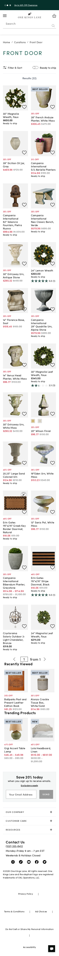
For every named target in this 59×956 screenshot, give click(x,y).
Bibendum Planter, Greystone (14, 585)
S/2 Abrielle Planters (43, 169)
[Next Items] (45, 659)
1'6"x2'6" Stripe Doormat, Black (40, 582)
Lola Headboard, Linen (41, 749)
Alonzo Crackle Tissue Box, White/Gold (40, 702)
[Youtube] (29, 862)
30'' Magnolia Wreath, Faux (11, 115)
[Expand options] (51, 812)
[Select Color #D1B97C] (33, 421)
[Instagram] (13, 862)
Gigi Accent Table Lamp (14, 749)
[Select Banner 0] (5, 5)
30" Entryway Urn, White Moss (13, 425)
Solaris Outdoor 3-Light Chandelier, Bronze (14, 639)
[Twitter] (45, 862)
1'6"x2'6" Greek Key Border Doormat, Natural (14, 529)
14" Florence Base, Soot (14, 321)
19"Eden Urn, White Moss (42, 475)
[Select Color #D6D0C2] (40, 421)
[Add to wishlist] (24, 107)
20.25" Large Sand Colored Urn (14, 475)
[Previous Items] (14, 659)
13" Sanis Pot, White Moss (42, 523)
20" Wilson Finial (41, 431)
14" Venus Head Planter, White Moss (15, 376)
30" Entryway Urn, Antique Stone (13, 275)
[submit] (53, 25)
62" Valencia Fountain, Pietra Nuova (12, 225)
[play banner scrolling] (10, 5)
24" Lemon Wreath (42, 270)
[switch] (35, 67)
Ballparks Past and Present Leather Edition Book (15, 702)
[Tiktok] (21, 862)
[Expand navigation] (7, 16)
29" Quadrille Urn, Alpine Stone (41, 327)
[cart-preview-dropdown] (54, 16)
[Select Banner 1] (7, 5)
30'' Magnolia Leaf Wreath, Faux (42, 373)
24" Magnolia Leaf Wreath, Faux (42, 634)
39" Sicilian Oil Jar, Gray (14, 164)
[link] (29, 812)
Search (11, 23)
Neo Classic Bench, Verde (42, 223)
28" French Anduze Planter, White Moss (43, 118)
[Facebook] (37, 862)
